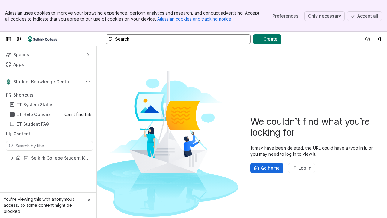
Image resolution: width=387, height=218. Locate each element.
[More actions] (88, 81)
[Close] (89, 199)
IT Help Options (34, 114)
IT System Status (35, 104)
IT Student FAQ (33, 124)
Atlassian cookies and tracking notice (194, 18)
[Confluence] (43, 39)
